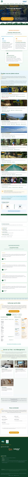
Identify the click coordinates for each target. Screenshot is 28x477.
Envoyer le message (14, 432)
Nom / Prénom (4, 416)
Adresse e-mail (16, 416)
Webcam (17, 3)
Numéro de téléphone (5, 419)
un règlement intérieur (21, 461)
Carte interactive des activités (21, 19)
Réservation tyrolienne (7, 18)
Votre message (4, 422)
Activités (5, 3)
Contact (23, 3)
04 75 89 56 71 (7, 459)
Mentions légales (11, 475)
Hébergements (12, 3)
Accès (20, 3)
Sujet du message (16, 419)
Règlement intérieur (17, 475)
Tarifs (8, 3)
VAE (20, 314)
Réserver (25, 91)
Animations (15, 314)
